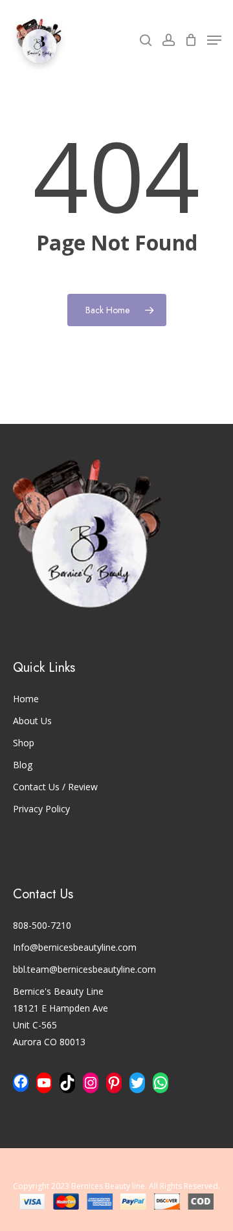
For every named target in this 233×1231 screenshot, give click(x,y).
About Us (32, 721)
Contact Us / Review (55, 787)
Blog (22, 765)
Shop (23, 743)
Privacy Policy (41, 809)
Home (26, 699)
